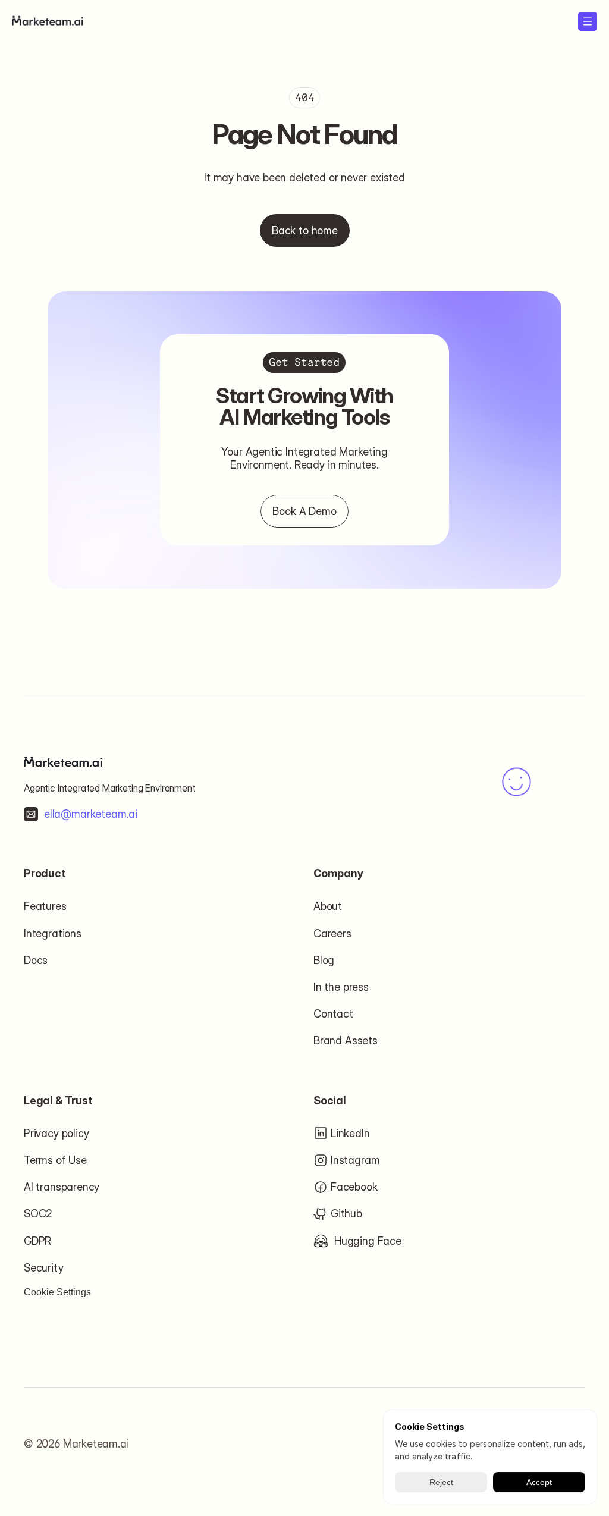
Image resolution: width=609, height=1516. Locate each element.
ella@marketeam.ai (90, 814)
